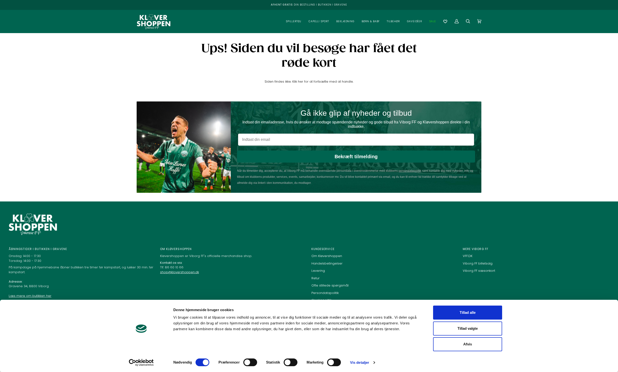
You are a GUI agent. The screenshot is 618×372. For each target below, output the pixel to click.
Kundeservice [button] (323, 249)
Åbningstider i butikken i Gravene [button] (38, 249)
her (300, 81)
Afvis (467, 344)
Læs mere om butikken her (30, 295)
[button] (293, 21)
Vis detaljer (359, 362)
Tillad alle (468, 312)
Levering (318, 270)
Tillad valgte (467, 328)
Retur (315, 278)
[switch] (250, 362)
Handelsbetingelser (327, 263)
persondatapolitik (410, 170)
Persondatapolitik (325, 293)
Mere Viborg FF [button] (475, 249)
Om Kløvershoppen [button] (176, 249)
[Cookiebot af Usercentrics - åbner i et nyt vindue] (141, 362)
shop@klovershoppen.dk (179, 272)
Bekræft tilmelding (356, 156)
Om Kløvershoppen (326, 256)
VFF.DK (467, 256)
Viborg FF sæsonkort (479, 270)
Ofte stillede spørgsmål (330, 285)
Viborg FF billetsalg (477, 263)
